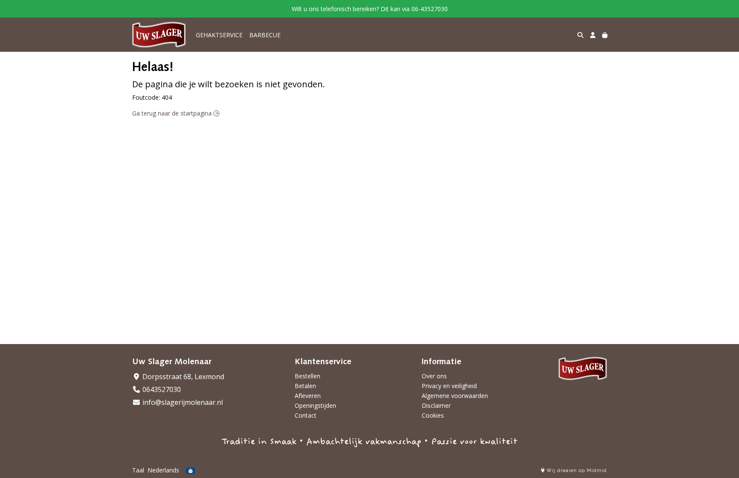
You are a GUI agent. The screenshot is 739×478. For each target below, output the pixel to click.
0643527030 (161, 389)
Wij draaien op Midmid (576, 470)
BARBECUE (265, 35)
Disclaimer (436, 405)
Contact (305, 415)
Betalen (305, 386)
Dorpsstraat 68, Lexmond (182, 376)
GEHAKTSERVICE (219, 35)
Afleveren (308, 396)
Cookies (433, 415)
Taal (138, 470)
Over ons (434, 376)
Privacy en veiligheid (449, 386)
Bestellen (307, 376)
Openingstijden (315, 405)
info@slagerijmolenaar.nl (182, 402)
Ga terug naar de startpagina (172, 113)
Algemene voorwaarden (455, 396)
